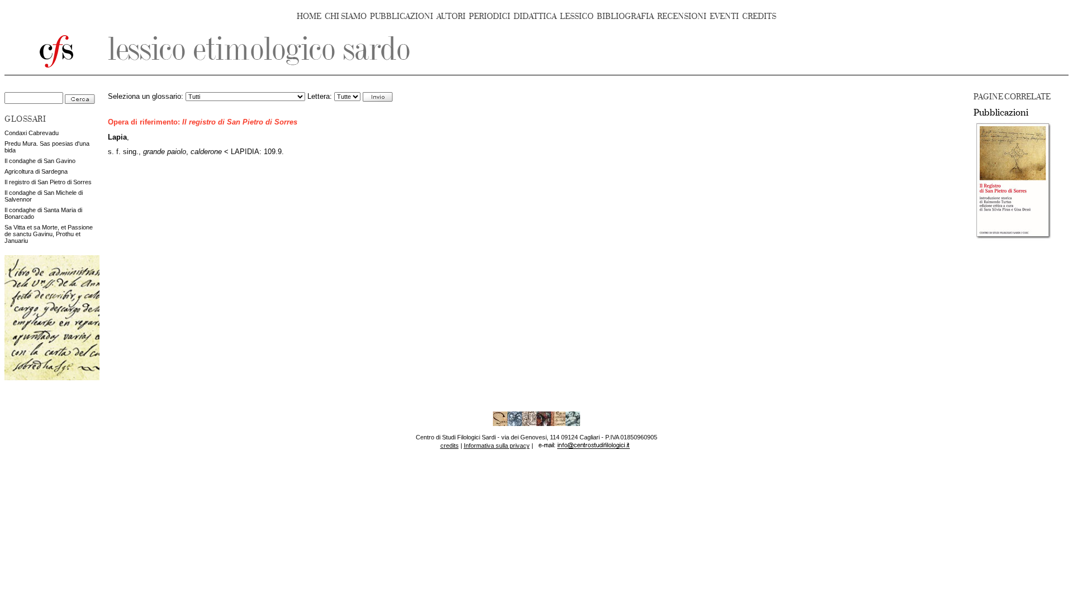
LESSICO (577, 16)
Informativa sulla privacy (497, 445)
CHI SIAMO (346, 16)
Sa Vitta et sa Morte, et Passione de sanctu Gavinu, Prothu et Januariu (48, 234)
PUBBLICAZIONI (401, 16)
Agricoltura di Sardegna (36, 171)
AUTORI (451, 16)
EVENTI (724, 16)
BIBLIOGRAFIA (625, 16)
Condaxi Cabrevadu (31, 133)
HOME (309, 16)
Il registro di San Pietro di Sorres (48, 182)
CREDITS (759, 16)
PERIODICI (489, 16)
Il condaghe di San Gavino (39, 160)
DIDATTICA (535, 16)
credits (449, 445)
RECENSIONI (681, 16)
